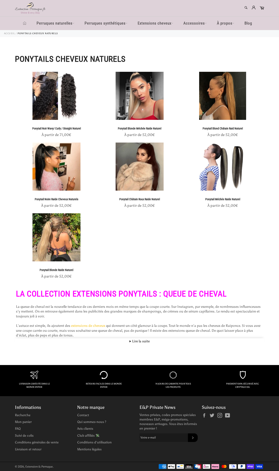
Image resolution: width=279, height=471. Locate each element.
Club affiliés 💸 (88, 435)
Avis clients (85, 429)
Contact (83, 415)
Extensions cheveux (154, 23)
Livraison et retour (28, 449)
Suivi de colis (24, 435)
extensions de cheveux (88, 326)
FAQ (18, 429)
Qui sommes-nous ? (91, 422)
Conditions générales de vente (37, 442)
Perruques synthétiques (105, 23)
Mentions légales (89, 449)
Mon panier (23, 422)
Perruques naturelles (55, 23)
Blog (248, 23)
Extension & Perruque (39, 466)
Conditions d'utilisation (94, 442)
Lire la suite (140, 341)
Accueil (9, 33)
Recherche (22, 415)
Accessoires (194, 23)
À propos (224, 23)
